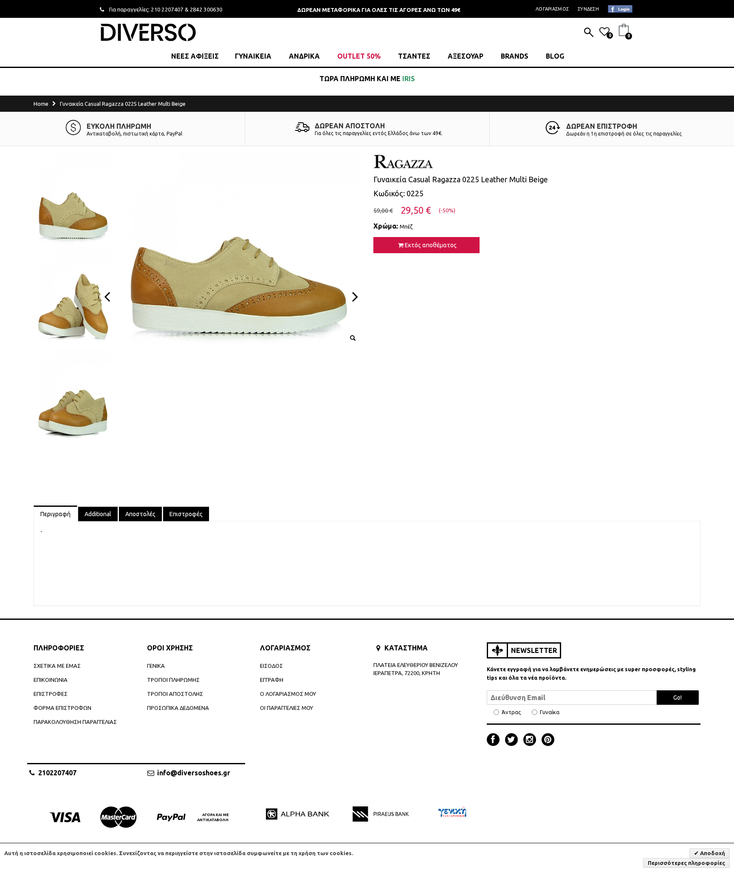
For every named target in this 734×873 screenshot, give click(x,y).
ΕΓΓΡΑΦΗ (271, 680)
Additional (98, 514)
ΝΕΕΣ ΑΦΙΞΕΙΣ (195, 56)
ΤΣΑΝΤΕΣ (414, 56)
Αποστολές (140, 514)
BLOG (555, 56)
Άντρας (511, 712)
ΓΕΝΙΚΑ (156, 666)
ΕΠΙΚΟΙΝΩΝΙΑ (51, 680)
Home (41, 104)
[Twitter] (513, 740)
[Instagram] (531, 740)
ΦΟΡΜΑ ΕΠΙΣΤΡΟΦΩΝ (62, 708)
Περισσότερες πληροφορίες (686, 863)
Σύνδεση (588, 8)
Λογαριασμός (552, 8)
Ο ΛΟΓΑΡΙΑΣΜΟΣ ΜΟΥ (288, 694)
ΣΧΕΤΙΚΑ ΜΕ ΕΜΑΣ (57, 666)
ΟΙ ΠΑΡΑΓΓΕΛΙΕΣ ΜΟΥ (286, 708)
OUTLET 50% (359, 56)
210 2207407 (167, 9)
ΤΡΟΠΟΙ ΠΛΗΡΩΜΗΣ (173, 680)
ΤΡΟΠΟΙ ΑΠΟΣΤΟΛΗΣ (175, 694)
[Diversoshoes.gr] (148, 32)
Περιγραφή (55, 514)
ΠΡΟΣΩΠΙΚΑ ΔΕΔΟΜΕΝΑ (178, 708)
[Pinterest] (548, 740)
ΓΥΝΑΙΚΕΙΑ (253, 56)
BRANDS (514, 56)
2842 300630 (206, 9)
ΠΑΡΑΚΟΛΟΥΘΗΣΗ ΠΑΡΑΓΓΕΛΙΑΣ (75, 722)
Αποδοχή (712, 853)
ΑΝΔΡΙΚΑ (304, 56)
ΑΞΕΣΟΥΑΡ (465, 56)
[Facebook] (495, 740)
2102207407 (57, 772)
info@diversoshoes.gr (193, 772)
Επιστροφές (186, 514)
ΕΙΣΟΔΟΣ (271, 666)
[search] (588, 33)
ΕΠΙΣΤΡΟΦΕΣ (51, 694)
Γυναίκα (549, 712)
